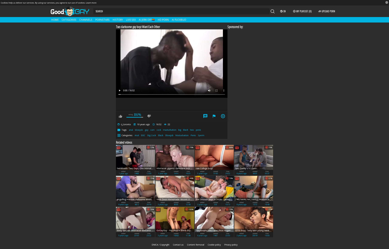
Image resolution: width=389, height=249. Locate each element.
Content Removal (195, 244)
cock (159, 129)
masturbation (169, 129)
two (192, 129)
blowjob (139, 129)
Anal (137, 135)
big (179, 129)
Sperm (201, 135)
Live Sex (131, 19)
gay (146, 129)
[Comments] (205, 116)
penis (198, 129)
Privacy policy (231, 244)
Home (55, 19)
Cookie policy (214, 244)
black (185, 129)
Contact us (178, 244)
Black (160, 135)
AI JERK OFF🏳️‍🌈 (147, 19)
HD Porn (163, 19)
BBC (143, 135)
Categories (69, 19)
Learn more (91, 2)
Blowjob (169, 135)
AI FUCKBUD (179, 19)
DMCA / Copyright (160, 244)
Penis (193, 135)
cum (152, 129)
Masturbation (182, 135)
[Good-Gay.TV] (71, 11)
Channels (85, 19)
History (118, 19)
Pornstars (102, 19)
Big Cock (151, 135)
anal (131, 129)
